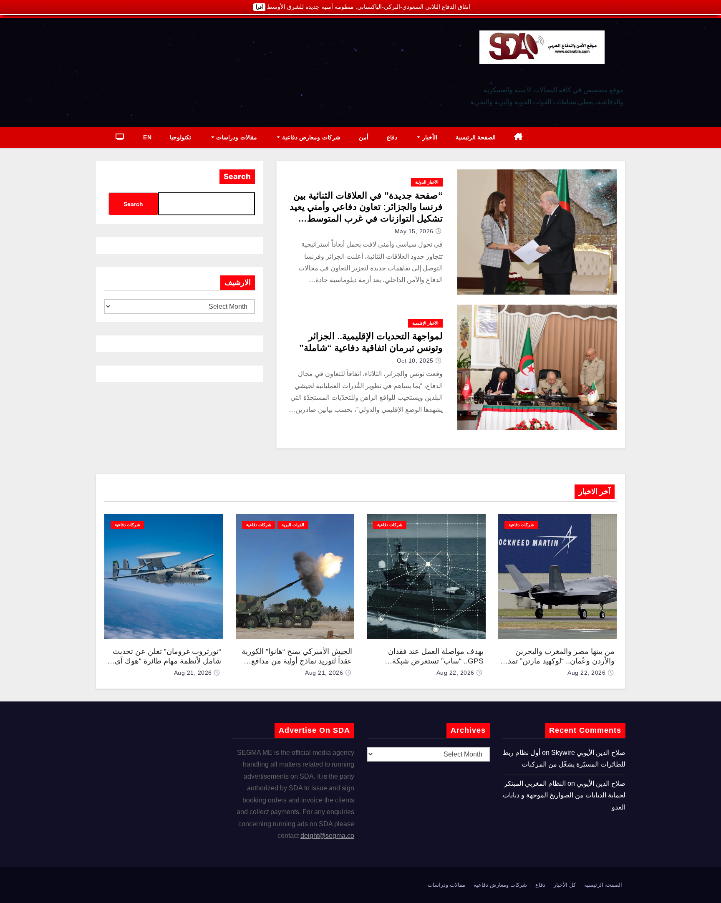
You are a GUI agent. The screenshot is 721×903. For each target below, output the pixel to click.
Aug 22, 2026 (586, 672)
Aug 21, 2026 (324, 672)
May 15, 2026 (414, 231)
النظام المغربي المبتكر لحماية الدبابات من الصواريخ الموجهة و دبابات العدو (564, 795)
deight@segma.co (327, 835)
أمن (363, 137)
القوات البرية (293, 524)
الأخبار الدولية (427, 182)
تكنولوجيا (180, 137)
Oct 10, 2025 (415, 360)
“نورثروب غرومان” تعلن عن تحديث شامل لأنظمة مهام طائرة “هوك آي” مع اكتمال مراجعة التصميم (166, 660)
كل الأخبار (565, 885)
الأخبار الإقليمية (425, 323)
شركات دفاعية (521, 524)
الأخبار (428, 137)
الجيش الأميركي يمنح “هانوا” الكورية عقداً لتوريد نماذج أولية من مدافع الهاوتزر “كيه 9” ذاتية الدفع (297, 660)
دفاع (392, 137)
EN (147, 137)
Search (237, 176)
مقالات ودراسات (235, 137)
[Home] (518, 137)
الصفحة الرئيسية (476, 137)
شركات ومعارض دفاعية (310, 137)
